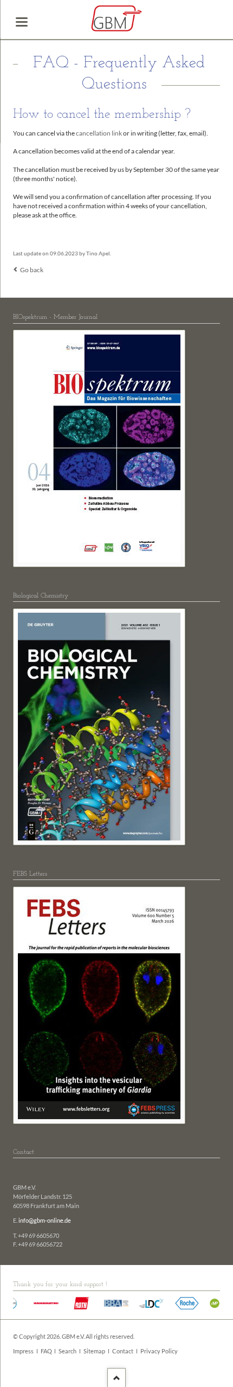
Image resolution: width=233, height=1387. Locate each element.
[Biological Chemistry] (99, 726)
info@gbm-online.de (44, 1220)
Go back (31, 270)
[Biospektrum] (99, 448)
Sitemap (94, 1351)
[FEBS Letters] (99, 1005)
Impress (23, 1351)
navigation (22, 22)
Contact (122, 1351)
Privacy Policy (159, 1351)
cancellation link (99, 133)
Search (67, 1351)
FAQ (46, 1351)
